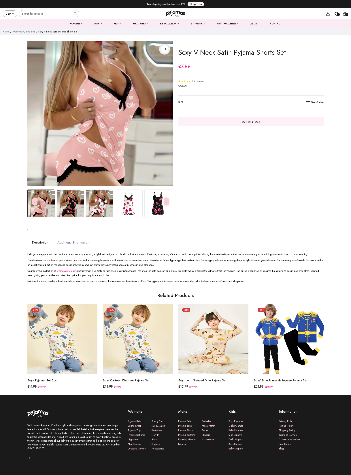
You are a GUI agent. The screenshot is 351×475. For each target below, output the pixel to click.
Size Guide (285, 444)
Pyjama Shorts (185, 430)
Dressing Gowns (137, 448)
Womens (75, 23)
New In (155, 435)
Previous (31, 113)
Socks (155, 439)
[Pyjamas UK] (175, 13)
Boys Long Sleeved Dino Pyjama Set (127, 380)
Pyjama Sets (134, 421)
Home (6, 31)
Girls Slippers (236, 439)
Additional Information (73, 242)
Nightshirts (133, 439)
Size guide (317, 102)
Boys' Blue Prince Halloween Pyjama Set (205, 380)
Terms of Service (288, 435)
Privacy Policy (286, 421)
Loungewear (134, 426)
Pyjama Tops (134, 430)
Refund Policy (286, 426)
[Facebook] (29, 458)
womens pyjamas (66, 271)
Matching (140, 23)
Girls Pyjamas (236, 426)
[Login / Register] (328, 13)
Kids (116, 23)
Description (40, 242)
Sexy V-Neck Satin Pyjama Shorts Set (232, 52)
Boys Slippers (235, 444)
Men (97, 23)
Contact (276, 23)
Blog (281, 448)
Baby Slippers (236, 448)
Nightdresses (134, 444)
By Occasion (168, 23)
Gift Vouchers (227, 23)
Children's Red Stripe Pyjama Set (275, 380)
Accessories (158, 448)
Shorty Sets (157, 421)
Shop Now (196, 4)
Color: (183, 86)
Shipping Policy (287, 430)
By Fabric (197, 23)
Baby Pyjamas (236, 430)
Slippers (156, 444)
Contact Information (289, 439)
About (254, 23)
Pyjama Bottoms (136, 435)
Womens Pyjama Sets (23, 31)
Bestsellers (157, 430)
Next (169, 113)
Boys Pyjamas (236, 421)
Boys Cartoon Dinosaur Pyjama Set (50, 380)
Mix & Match (158, 426)
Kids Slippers (235, 435)
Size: (181, 102)
